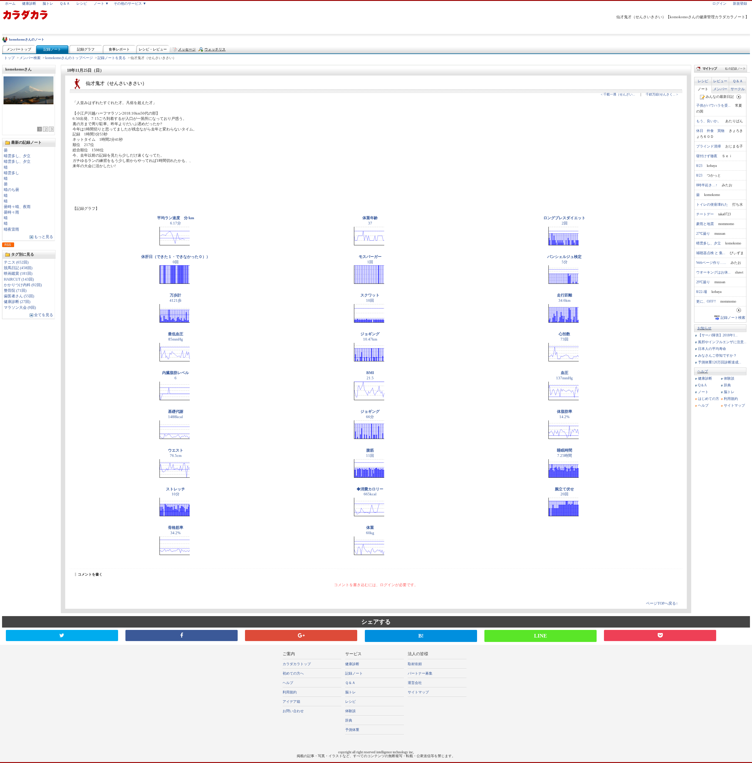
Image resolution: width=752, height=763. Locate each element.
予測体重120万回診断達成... (719, 362)
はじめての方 (708, 399)
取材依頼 (415, 664)
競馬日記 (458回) (18, 268)
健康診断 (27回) (17, 302)
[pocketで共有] (660, 635)
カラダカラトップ (297, 664)
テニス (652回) (16, 262)
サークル (738, 89)
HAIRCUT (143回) (19, 279)
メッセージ (187, 49)
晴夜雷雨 (11, 229)
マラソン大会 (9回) (20, 308)
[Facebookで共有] (181, 635)
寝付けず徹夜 (706, 156)
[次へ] (738, 97)
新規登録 (740, 3)
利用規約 (731, 399)
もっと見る (43, 237)
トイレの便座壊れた (712, 204)
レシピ (81, 3)
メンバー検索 (30, 58)
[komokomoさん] (28, 102)
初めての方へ (293, 673)
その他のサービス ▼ (130, 3)
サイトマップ (734, 405)
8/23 (699, 166)
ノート (703, 89)
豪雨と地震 (705, 224)
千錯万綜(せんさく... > (662, 94)
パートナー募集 (420, 673)
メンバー (720, 89)
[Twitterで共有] (62, 635)
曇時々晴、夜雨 (17, 207)
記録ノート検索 (733, 318)
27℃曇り (703, 234)
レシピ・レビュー (153, 49)
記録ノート (52, 49)
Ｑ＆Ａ (65, 3)
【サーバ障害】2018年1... (718, 335)
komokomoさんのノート (26, 39)
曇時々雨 (11, 212)
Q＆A (702, 385)
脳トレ (48, 3)
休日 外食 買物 (710, 131)
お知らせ (704, 328)
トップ (9, 58)
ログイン (719, 3)
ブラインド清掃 (708, 146)
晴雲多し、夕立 (17, 156)
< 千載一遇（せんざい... (618, 94)
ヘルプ (702, 371)
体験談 (729, 378)
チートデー (705, 214)
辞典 (727, 385)
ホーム (10, 3)
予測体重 (352, 730)
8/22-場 (701, 292)
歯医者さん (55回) (19, 296)
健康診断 (29, 3)
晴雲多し (11, 173)
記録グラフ (86, 49)
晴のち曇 (11, 190)
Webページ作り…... (711, 263)
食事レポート (119, 49)
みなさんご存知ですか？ (717, 355)
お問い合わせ (293, 711)
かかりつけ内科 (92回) (23, 285)
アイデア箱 (291, 702)
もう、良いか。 (708, 121)
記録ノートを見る (112, 58)
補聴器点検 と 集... (710, 253)
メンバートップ (18, 49)
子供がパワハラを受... (713, 105)
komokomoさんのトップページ (69, 58)
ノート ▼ (101, 3)
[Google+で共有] (301, 635)
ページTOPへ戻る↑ (662, 603)
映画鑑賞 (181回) (18, 273)
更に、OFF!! (706, 301)
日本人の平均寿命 (712, 349)
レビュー (720, 81)
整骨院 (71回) (15, 291)
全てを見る (43, 315)
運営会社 (415, 683)
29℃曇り (703, 282)
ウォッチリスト (215, 50)
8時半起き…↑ (706, 185)
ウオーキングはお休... (713, 272)
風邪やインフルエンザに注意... (722, 342)
